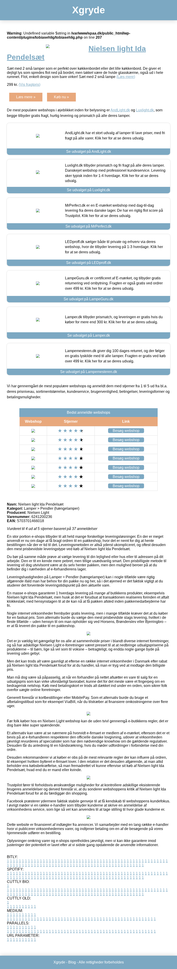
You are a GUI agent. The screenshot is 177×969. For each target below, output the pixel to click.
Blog (72, 962)
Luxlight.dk (145, 110)
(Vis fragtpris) (29, 85)
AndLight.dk (120, 110)
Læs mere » (25, 97)
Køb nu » (61, 97)
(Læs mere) (125, 77)
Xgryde (88, 10)
